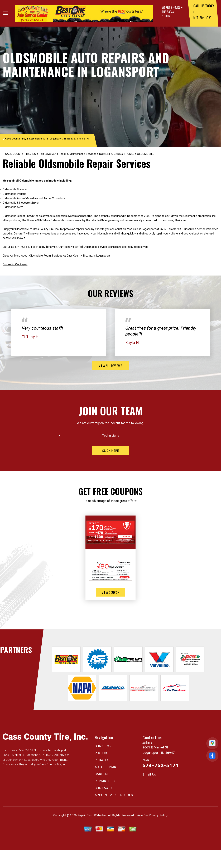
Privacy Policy (158, 815)
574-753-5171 (202, 17)
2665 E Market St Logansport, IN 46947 (51, 138)
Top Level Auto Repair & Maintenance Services (67, 154)
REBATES (102, 760)
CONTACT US (105, 788)
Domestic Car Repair (15, 264)
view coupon (110, 592)
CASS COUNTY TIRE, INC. (20, 154)
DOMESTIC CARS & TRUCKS (116, 154)
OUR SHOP (103, 746)
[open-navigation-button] (5, 13)
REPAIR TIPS (105, 781)
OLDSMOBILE (145, 154)
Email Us (149, 774)
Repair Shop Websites (92, 815)
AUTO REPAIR (105, 767)
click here (110, 450)
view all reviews (110, 365)
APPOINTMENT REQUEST (115, 795)
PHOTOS (101, 753)
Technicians (110, 435)
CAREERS (102, 774)
